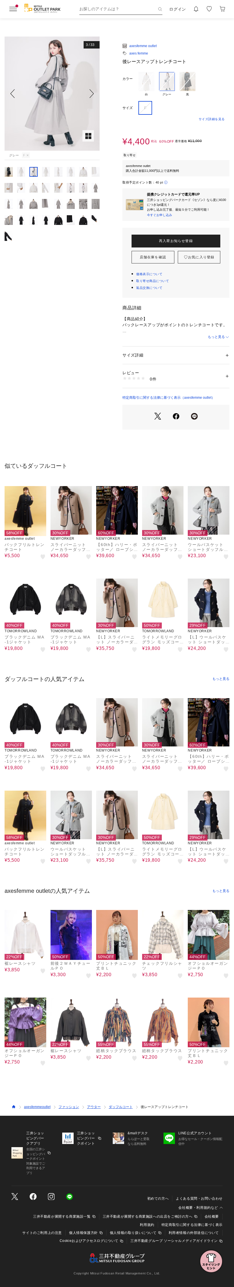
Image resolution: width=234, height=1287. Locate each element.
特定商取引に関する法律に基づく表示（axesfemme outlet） (168, 398)
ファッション (68, 1107)
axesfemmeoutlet (37, 1107)
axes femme (138, 53)
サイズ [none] (127, 108)
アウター (94, 1107)
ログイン (177, 9)
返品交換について (149, 287)
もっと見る (216, 337)
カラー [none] (127, 79)
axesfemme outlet (143, 46)
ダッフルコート (121, 1107)
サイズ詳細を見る (212, 119)
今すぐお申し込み (159, 215)
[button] (52, 94)
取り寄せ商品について (152, 281)
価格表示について (149, 274)
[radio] (146, 84)
